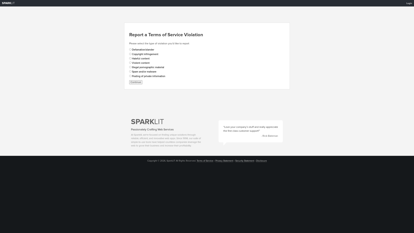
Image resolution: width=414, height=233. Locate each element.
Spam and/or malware (143, 71)
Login (409, 3)
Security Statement (244, 161)
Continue (136, 82)
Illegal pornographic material (147, 67)
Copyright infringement (144, 54)
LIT (8, 3)
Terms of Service (205, 161)
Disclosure (261, 161)
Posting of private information (148, 76)
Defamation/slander (142, 49)
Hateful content (140, 58)
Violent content (140, 63)
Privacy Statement (224, 161)
